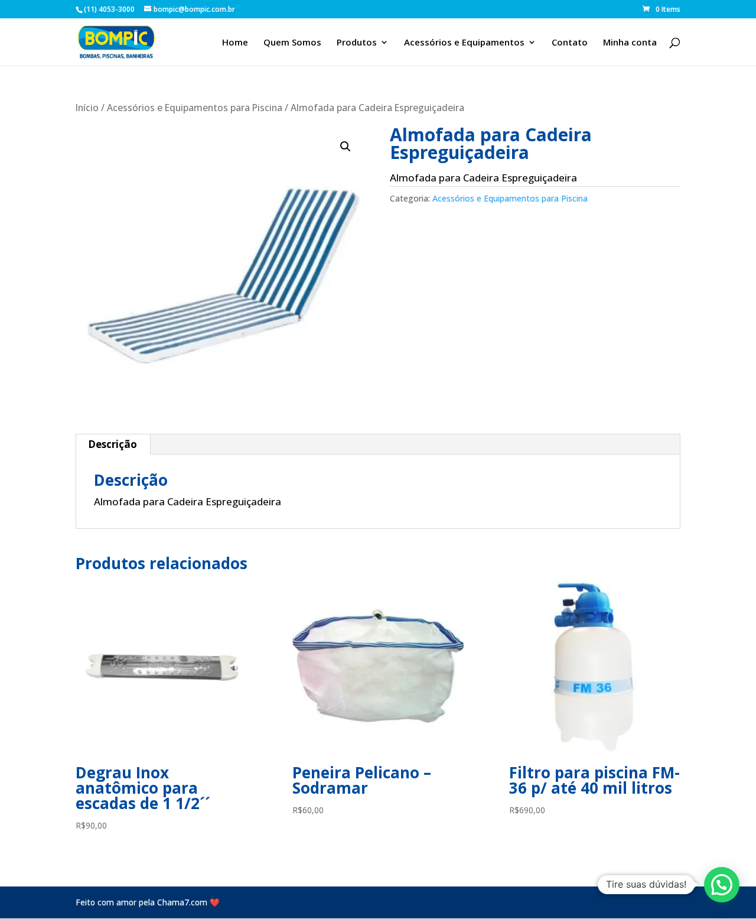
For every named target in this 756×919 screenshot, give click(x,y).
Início (87, 107)
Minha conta (630, 43)
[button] (345, 146)
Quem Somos (292, 43)
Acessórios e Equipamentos (464, 43)
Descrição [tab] (112, 444)
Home (235, 43)
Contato (570, 43)
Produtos (357, 43)
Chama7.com (182, 902)
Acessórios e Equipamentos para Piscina (194, 107)
